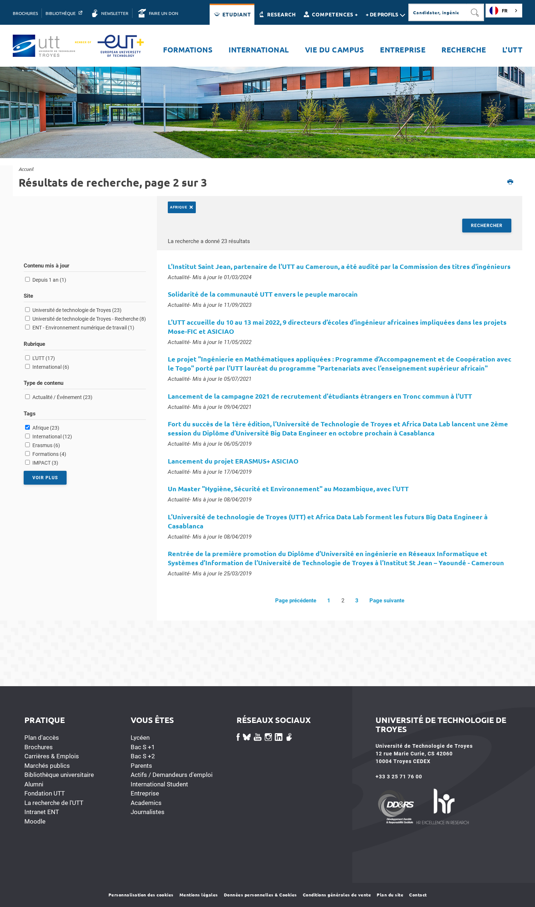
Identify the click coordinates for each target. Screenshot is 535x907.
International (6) (50, 367)
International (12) (52, 436)
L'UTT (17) (43, 358)
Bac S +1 (143, 747)
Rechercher (487, 225)
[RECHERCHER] (475, 12)
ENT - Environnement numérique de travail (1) (83, 328)
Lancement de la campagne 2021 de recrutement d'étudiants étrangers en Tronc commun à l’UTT (320, 396)
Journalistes (148, 812)
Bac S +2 (143, 756)
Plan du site (390, 895)
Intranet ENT (41, 812)
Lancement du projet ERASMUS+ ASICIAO (233, 461)
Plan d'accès (41, 737)
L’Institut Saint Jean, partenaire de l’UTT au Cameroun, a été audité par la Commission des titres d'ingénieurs (339, 266)
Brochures (38, 747)
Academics (146, 802)
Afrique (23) (45, 428)
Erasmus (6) (46, 445)
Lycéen (140, 737)
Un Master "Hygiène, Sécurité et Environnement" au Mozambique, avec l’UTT (288, 488)
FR (504, 10)
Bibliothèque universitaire (59, 774)
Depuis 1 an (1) (49, 280)
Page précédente (295, 600)
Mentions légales (198, 895)
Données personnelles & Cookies (260, 895)
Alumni (33, 784)
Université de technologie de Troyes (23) (77, 310)
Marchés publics (47, 765)
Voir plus (45, 477)
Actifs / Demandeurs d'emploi (172, 774)
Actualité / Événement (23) (62, 397)
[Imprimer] (510, 182)
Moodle (34, 821)
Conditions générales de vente (337, 895)
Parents (141, 765)
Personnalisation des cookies (141, 895)
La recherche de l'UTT (53, 802)
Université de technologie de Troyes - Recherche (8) (89, 319)
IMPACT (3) (45, 463)
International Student (159, 784)
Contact (418, 895)
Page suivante (386, 600)
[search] (437, 12)
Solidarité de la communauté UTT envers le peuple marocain (263, 294)
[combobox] (504, 10)
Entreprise (145, 793)
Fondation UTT (44, 793)
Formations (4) (49, 454)
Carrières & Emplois (51, 756)
